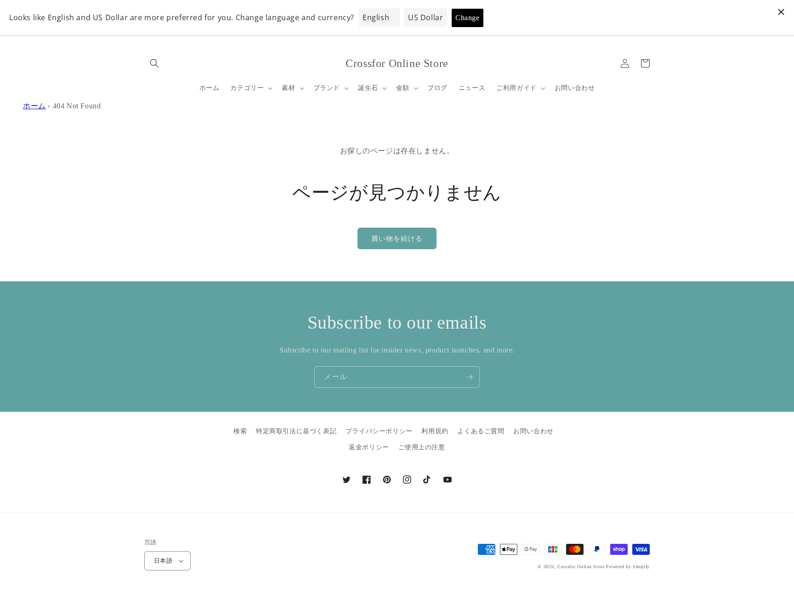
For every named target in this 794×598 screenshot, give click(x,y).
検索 (240, 431)
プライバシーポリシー (379, 431)
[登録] (469, 377)
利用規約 (434, 431)
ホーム (34, 106)
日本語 (163, 560)
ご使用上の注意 (421, 447)
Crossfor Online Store (581, 566)
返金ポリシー (369, 447)
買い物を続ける (397, 238)
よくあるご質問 (480, 431)
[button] (154, 63)
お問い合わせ (533, 431)
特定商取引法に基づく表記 (296, 431)
